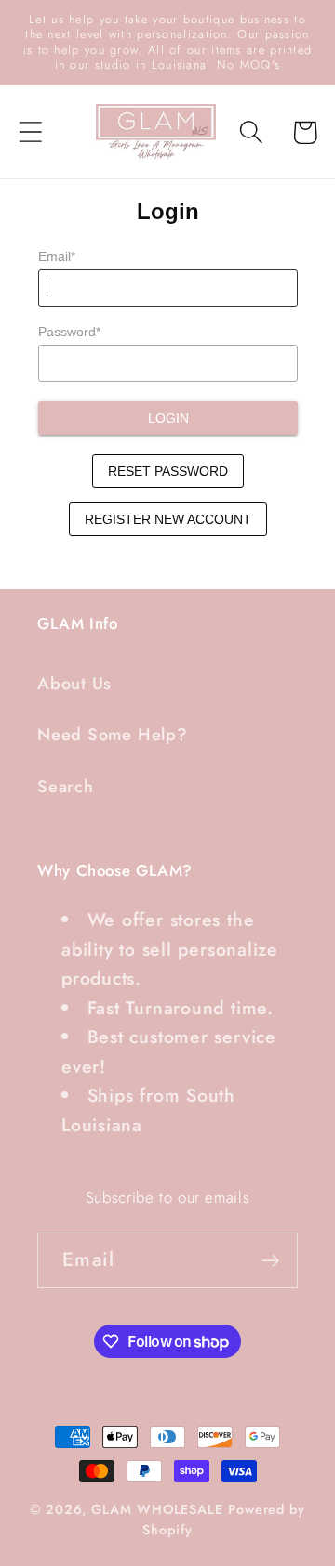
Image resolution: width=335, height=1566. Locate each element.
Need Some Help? (112, 735)
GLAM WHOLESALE (157, 1509)
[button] (30, 132)
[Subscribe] (270, 1261)
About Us (74, 684)
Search (65, 787)
